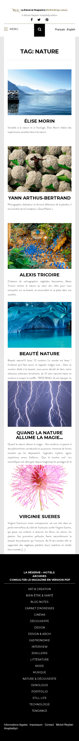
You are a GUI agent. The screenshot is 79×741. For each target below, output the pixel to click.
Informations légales (16, 724)
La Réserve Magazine (44, 10)
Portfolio (39, 691)
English (71, 29)
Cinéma (39, 614)
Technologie (39, 704)
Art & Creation (39, 589)
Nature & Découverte (39, 678)
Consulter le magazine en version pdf (40, 579)
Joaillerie (39, 653)
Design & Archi (39, 634)
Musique (39, 672)
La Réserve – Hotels (39, 572)
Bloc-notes (39, 602)
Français (60, 29)
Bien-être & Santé (39, 595)
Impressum (36, 724)
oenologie (39, 685)
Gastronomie (39, 640)
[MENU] (7, 29)
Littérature (39, 659)
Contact (49, 724)
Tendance (39, 710)
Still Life (40, 698)
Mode (39, 666)
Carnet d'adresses (39, 608)
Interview (40, 646)
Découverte (39, 621)
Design (39, 627)
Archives (39, 576)
